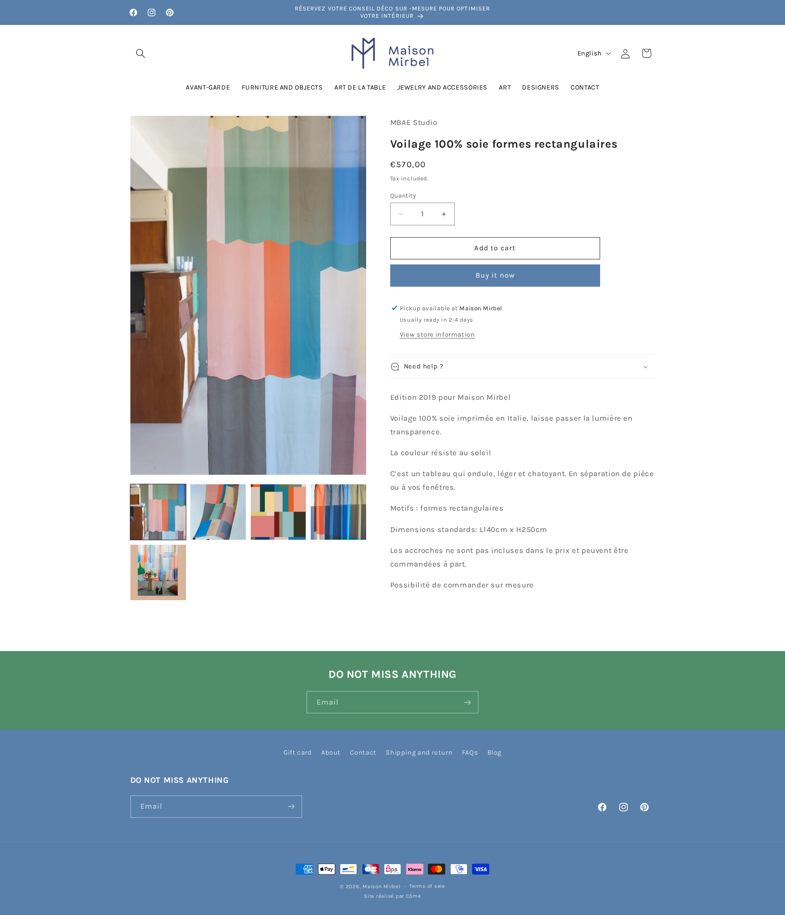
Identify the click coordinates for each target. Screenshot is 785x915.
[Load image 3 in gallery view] (278, 512)
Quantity (403, 195)
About (331, 752)
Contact (363, 752)
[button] (140, 53)
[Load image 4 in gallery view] (338, 512)
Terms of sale (427, 886)
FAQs (470, 752)
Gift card (297, 752)
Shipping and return (419, 752)
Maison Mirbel (382, 886)
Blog (494, 752)
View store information (437, 334)
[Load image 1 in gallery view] (158, 512)
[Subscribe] (467, 702)
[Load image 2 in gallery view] (218, 512)
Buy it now (495, 275)
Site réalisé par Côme (392, 896)
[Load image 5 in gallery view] (158, 572)
